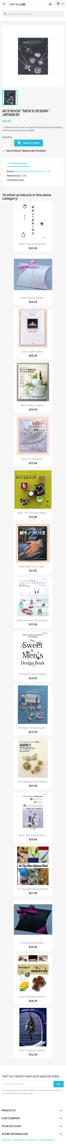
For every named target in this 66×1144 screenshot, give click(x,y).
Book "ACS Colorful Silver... (33, 835)
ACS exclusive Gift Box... (33, 297)
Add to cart (28, 143)
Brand (10, 171)
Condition (13, 180)
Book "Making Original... (33, 405)
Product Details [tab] (18, 163)
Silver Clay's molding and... (33, 243)
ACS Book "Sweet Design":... (33, 727)
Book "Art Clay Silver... (33, 459)
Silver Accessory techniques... (33, 620)
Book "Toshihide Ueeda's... (33, 1050)
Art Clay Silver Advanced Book (33, 889)
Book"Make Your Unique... (33, 566)
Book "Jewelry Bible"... (33, 351)
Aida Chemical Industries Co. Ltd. (32, 171)
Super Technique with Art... (33, 996)
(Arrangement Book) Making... (33, 781)
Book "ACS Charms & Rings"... (33, 512)
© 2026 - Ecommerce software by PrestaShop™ (28, 1140)
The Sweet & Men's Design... (33, 674)
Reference (13, 175)
